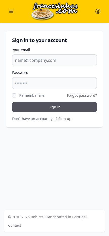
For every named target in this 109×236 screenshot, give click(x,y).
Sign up (64, 118)
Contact (14, 225)
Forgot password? (82, 95)
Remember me (31, 95)
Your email (21, 49)
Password (20, 72)
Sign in (55, 107)
